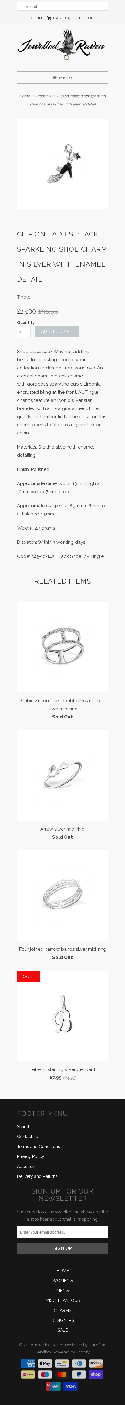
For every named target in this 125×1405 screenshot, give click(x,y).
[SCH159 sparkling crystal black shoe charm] (62, 164)
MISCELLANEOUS (63, 1300)
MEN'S (62, 1290)
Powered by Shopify (71, 1352)
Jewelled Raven (48, 1345)
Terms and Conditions (38, 1146)
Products (43, 96)
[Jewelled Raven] (62, 47)
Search (23, 1126)
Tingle (23, 297)
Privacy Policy (30, 1156)
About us (26, 1166)
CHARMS (62, 1310)
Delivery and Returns (37, 1176)
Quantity (26, 322)
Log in (35, 18)
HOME (62, 1270)
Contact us (27, 1136)
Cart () (61, 18)
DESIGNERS (62, 1320)
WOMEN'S (62, 1280)
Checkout (85, 18)
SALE (63, 1330)
